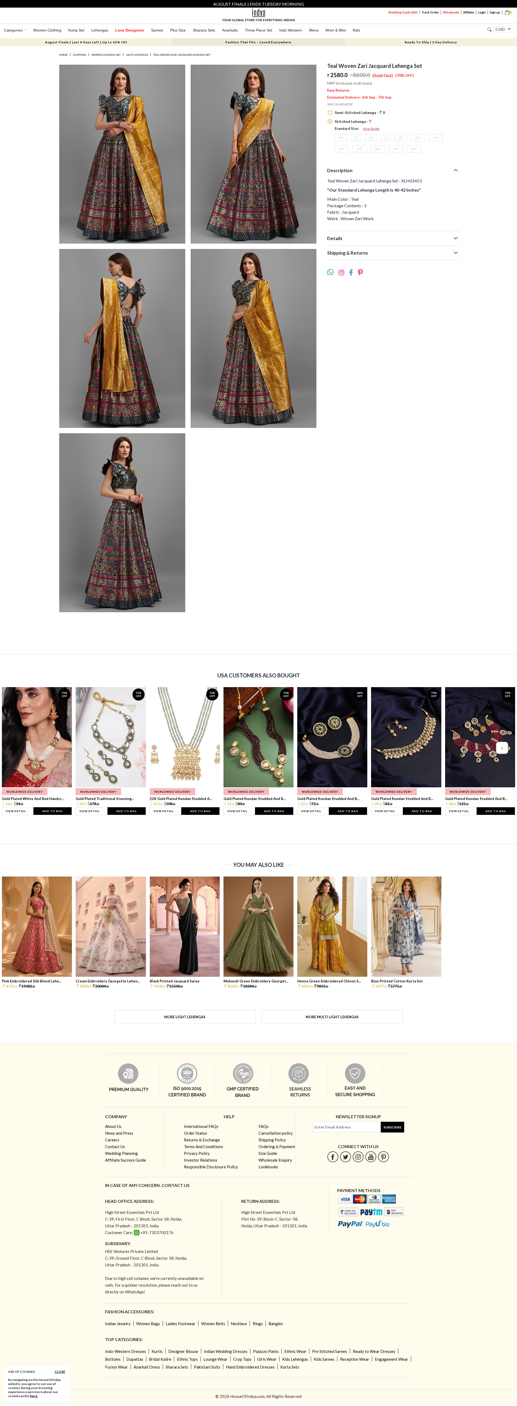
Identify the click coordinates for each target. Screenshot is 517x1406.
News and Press (119, 1133)
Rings (258, 1323)
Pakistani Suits (207, 1367)
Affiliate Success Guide (125, 1160)
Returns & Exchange (202, 1139)
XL (401, 138)
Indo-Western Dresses (125, 1351)
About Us (113, 1126)
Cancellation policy (275, 1133)
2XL (418, 138)
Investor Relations (200, 1160)
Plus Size (178, 30)
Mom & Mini (336, 30)
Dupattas (134, 1359)
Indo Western (290, 30)
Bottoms (113, 1359)
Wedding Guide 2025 (402, 12)
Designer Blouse (183, 1351)
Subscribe (392, 1127)
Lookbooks (268, 1166)
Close (60, 1372)
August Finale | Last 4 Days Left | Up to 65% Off (86, 42)
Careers (112, 1139)
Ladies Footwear (180, 1323)
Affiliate (468, 12)
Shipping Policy (272, 1139)
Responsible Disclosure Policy (211, 1166)
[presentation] (15, 748)
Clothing (79, 54)
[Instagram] (358, 1156)
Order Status (195, 1133)
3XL (436, 138)
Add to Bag (52, 811)
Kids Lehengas (295, 1359)
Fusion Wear (116, 1367)
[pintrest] (383, 1156)
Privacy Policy (197, 1153)
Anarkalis (230, 30)
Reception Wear (354, 1359)
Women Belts (213, 1323)
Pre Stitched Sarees (329, 1351)
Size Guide (371, 128)
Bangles (275, 1323)
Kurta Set (76, 30)
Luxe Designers (129, 30)
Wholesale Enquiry (275, 1160)
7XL (396, 149)
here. (34, 1396)
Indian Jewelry (118, 1323)
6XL (377, 149)
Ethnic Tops (187, 1359)
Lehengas (99, 30)
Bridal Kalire (160, 1359)
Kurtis (157, 1351)
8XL (414, 149)
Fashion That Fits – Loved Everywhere (258, 42)
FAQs (263, 1126)
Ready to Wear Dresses (374, 1351)
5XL (359, 149)
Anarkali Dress (147, 1367)
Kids (356, 30)
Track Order (430, 12)
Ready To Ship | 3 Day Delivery (431, 42)
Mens (314, 30)
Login (482, 12)
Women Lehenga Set (106, 54)
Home (63, 54)
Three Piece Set (258, 30)
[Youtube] (370, 1156)
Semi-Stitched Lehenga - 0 (359, 112)
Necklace (239, 1323)
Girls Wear (267, 1359)
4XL (341, 149)
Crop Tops (242, 1359)
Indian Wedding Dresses (225, 1351)
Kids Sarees (324, 1359)
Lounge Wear (215, 1359)
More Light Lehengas (184, 1017)
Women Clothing (47, 30)
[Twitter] (345, 1156)
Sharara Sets (204, 30)
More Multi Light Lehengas (332, 1017)
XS (341, 138)
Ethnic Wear (295, 1351)
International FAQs (201, 1126)
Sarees (157, 30)
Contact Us (115, 1146)
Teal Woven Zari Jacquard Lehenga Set (181, 54)
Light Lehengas (137, 54)
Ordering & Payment (276, 1146)
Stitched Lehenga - (351, 121)
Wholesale (451, 12)
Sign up (495, 12)
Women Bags (148, 1323)
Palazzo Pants (266, 1351)
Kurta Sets (289, 1367)
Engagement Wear (391, 1359)
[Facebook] (332, 1156)
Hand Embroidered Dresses (250, 1367)
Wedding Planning (121, 1153)
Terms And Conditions (203, 1146)
